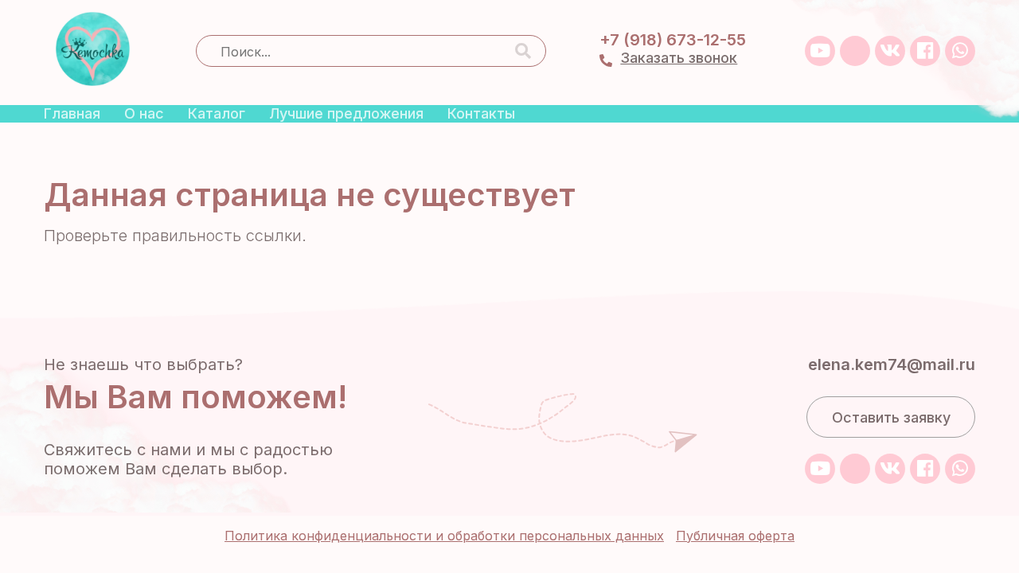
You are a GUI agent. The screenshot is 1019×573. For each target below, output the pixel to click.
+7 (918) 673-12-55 (672, 39)
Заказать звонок (678, 57)
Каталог (216, 113)
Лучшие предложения (346, 113)
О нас (144, 113)
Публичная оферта (735, 536)
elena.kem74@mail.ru (891, 364)
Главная (72, 113)
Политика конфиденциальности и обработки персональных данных (444, 536)
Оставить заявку (891, 417)
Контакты (481, 113)
